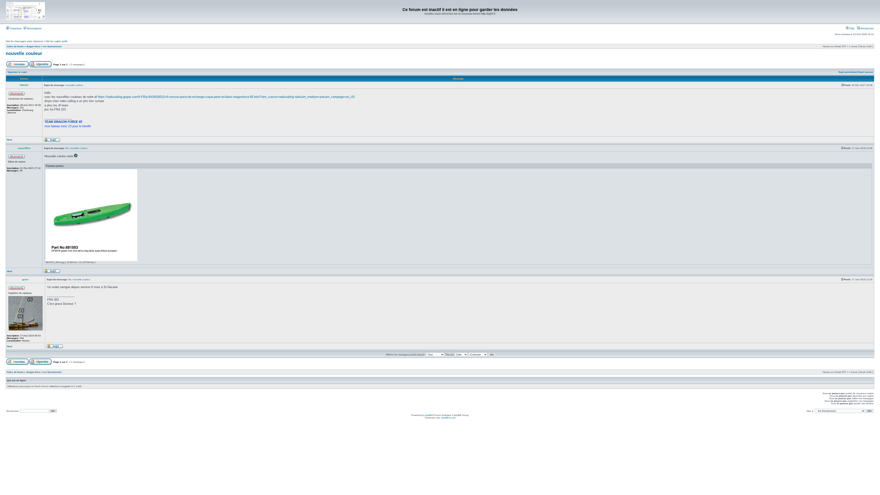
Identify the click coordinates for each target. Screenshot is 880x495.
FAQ (851, 28)
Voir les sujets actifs (57, 41)
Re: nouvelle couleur (76, 148)
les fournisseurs (52, 46)
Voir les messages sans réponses (25, 41)
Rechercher (867, 28)
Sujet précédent (847, 72)
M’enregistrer (34, 28)
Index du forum (15, 46)
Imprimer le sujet (17, 72)
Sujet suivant (865, 72)
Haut (9, 139)
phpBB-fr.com (448, 417)
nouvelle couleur (24, 53)
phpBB (428, 415)
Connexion (15, 28)
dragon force (33, 46)
